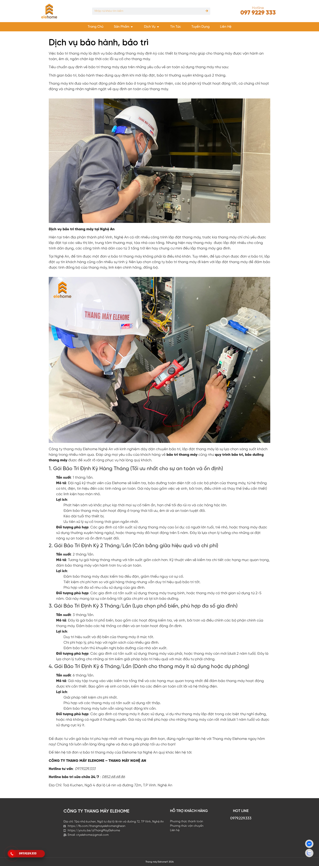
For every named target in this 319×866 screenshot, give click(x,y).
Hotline (258, 8)
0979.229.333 (240, 818)
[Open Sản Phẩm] (131, 26)
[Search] (206, 11)
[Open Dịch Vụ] (158, 26)
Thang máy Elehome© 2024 (159, 862)
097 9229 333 (258, 13)
